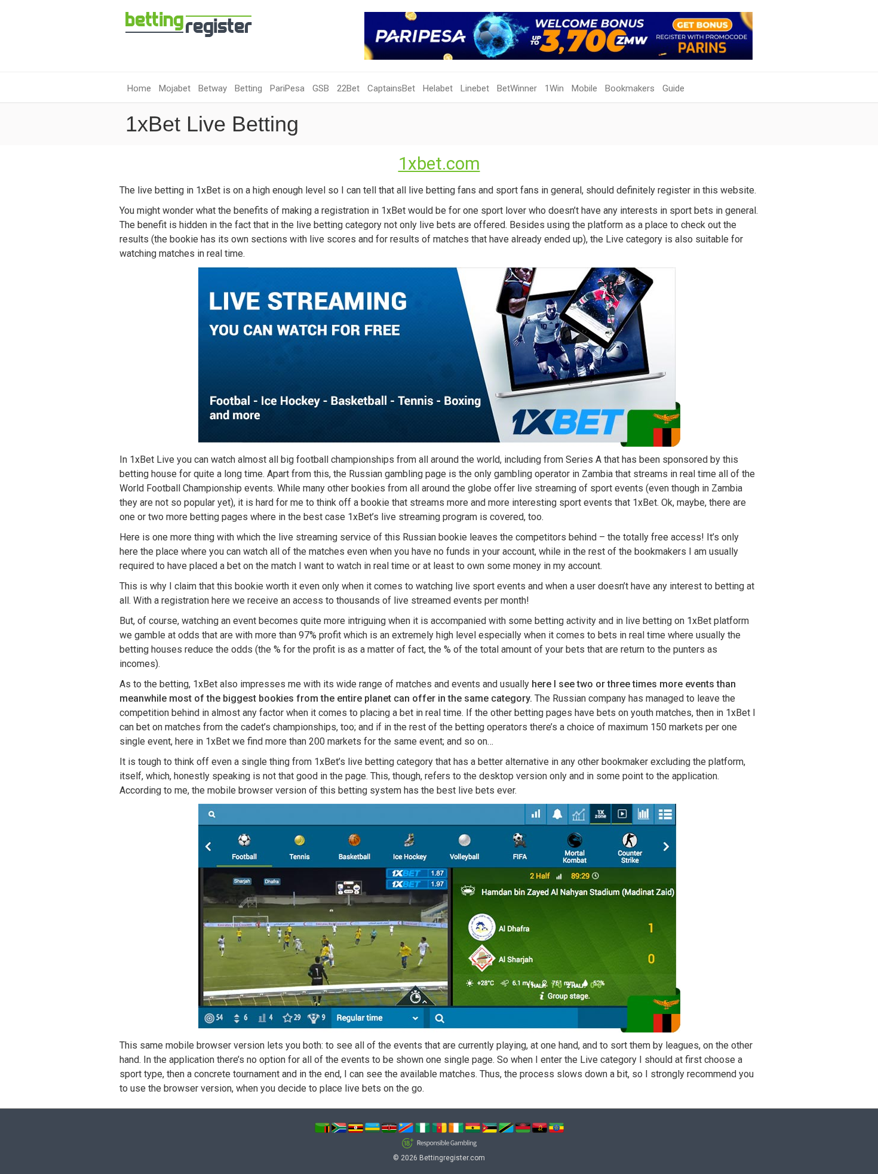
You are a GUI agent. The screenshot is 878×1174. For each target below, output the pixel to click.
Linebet (475, 88)
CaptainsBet (391, 88)
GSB (320, 88)
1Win (554, 88)
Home (139, 88)
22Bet (348, 88)
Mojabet (175, 88)
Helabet (438, 88)
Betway (212, 88)
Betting (248, 88)
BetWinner (517, 88)
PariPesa (287, 88)
